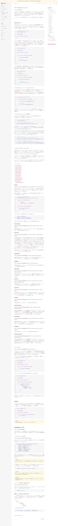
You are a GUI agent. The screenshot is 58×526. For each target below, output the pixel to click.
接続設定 (49, 34)
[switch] (53, 3)
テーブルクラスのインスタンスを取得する (52, 11)
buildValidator (50, 19)
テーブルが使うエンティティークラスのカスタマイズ (52, 10)
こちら (26, 295)
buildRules (50, 21)
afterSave (50, 26)
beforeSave (50, 25)
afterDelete (50, 30)
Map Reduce (39, 249)
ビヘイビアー (49, 33)
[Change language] (50, 3)
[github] (56, 3)
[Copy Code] (43, 31)
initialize (50, 15)
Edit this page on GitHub (18, 515)
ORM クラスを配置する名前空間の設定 (52, 40)
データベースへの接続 (31, 17)
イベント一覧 (50, 14)
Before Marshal (21, 230)
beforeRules (50, 22)
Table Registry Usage (23, 128)
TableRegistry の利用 (51, 36)
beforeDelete (50, 29)
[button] (5, 6)
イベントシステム (33, 161)
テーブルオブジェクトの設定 (52, 37)
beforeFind (50, 18)
